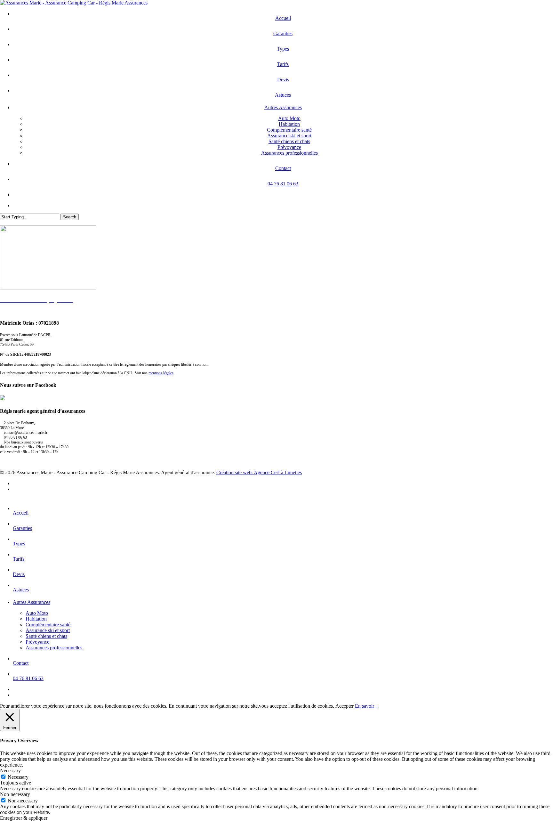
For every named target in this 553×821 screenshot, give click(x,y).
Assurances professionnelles (54, 647)
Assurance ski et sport (48, 630)
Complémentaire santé (48, 624)
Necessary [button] (10, 770)
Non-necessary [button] (15, 794)
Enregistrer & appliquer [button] (23, 818)
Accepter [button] (344, 706)
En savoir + (366, 706)
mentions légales (160, 373)
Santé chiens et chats (46, 636)
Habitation (36, 619)
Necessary (18, 777)
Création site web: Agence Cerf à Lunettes (259, 472)
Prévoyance (37, 642)
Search (69, 217)
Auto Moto (37, 613)
